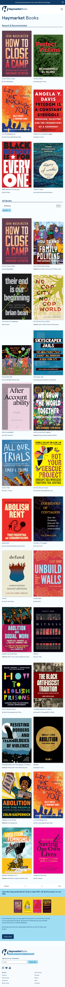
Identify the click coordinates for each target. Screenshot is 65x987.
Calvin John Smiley (9, 601)
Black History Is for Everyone (10, 189)
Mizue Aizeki (11, 767)
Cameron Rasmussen (20, 657)
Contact (37, 983)
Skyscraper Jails (38, 377)
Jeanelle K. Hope (39, 712)
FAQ (36, 980)
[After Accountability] (16, 405)
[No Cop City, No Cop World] (48, 295)
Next (59, 886)
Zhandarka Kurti (39, 380)
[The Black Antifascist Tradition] (48, 682)
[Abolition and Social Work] (16, 627)
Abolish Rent (5, 543)
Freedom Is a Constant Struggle (43, 134)
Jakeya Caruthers (20, 878)
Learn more (8, 937)
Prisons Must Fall (7, 377)
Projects (5, 980)
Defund (4, 598)
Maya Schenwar (43, 435)
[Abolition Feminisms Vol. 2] (16, 848)
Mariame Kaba (17, 137)
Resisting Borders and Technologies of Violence (16, 765)
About (37, 978)
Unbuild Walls (37, 598)
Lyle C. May (38, 657)
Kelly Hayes (7, 137)
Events (4, 975)
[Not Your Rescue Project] (48, 461)
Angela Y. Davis (39, 137)
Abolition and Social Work (9, 654)
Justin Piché (18, 712)
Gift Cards (38, 972)
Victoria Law (38, 546)
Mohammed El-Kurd (40, 81)
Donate (37, 975)
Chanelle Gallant (39, 490)
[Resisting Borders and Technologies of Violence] (16, 738)
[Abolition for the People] (16, 793)
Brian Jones (7, 192)
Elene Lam (50, 490)
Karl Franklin (42, 324)
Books (4, 972)
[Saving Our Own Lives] (48, 848)
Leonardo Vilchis (20, 546)
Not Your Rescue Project (41, 488)
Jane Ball (6, 380)
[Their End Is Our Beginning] (16, 295)
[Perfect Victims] (48, 52)
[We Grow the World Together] (48, 405)
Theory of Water (38, 189)
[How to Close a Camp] (16, 52)
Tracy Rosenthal (8, 546)
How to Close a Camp (8, 79)
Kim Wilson (53, 435)
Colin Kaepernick (12, 823)
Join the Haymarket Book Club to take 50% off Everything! (32, 2)
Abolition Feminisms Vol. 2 (9, 875)
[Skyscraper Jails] (48, 350)
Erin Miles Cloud (43, 269)
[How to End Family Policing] (48, 239)
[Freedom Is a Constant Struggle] (48, 107)
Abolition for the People (9, 820)
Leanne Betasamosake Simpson (44, 192)
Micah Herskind (51, 324)
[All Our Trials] (16, 461)
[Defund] (16, 572)
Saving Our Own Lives (40, 875)
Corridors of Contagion (40, 543)
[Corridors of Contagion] (48, 516)
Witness (36, 654)
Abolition (36, 765)
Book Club (5, 983)
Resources (5, 978)
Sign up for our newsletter (10, 958)
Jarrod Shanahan (51, 380)
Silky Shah (38, 601)
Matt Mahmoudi (19, 767)
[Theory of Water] (48, 163)
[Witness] (48, 627)
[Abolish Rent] (16, 516)
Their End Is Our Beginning (10, 321)
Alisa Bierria (11, 878)
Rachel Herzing (8, 712)
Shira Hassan (38, 878)
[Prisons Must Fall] (16, 350)
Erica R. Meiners (53, 269)
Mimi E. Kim (11, 657)
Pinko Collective (8, 435)
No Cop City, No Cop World (42, 321)
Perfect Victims (38, 79)
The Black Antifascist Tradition (42, 709)
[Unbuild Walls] (48, 572)
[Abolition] (48, 738)
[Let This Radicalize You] (16, 107)
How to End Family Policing (41, 266)
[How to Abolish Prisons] (16, 682)
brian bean (6, 324)
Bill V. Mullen (50, 712)
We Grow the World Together (42, 432)
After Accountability (8, 432)
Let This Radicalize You (8, 134)
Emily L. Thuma (8, 490)
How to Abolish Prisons (9, 709)
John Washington (8, 81)
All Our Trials (6, 488)
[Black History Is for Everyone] (16, 163)
